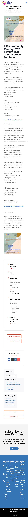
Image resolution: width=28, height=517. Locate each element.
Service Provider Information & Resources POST (13, 386)
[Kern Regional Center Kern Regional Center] (7, 2)
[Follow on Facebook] (11, 515)
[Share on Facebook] (9, 359)
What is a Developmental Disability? (22, 472)
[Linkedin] (15, 359)
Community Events (11, 8)
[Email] (18, 359)
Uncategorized (9, 389)
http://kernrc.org (15, 293)
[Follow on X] (14, 515)
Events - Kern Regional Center (16, 6)
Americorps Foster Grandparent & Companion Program (22, 484)
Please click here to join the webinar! (13, 120)
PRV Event (15, 412)
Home (7, 6)
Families (12, 468)
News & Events (10, 402)
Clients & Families (10, 400)
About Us (8, 398)
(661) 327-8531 (7, 476)
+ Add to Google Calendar (14, 336)
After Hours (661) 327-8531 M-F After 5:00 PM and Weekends (8, 486)
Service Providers (10, 405)
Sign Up (14, 448)
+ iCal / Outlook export (14, 341)
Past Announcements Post (12, 382)
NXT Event (13, 417)
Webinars (18, 8)
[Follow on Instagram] (17, 515)
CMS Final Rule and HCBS (17, 476)
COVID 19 (12, 466)
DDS (11, 476)
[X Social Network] (12, 359)
